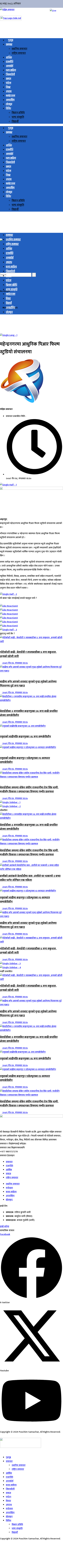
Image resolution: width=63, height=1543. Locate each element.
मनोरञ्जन (10, 96)
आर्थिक (9, 57)
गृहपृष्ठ (10, 40)
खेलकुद (9, 104)
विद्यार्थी (15, 121)
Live (15, 1451)
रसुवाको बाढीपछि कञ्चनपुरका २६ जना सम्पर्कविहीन (25, 736)
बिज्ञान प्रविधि (18, 113)
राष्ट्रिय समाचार (19, 53)
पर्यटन (8, 83)
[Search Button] (34, 275)
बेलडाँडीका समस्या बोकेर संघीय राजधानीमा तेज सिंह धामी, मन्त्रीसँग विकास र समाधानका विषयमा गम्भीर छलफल (29, 789)
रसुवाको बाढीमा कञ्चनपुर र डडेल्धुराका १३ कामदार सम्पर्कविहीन (25, 760)
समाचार (9, 44)
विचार (8, 87)
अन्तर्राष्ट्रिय (10, 100)
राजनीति (9, 62)
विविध (8, 108)
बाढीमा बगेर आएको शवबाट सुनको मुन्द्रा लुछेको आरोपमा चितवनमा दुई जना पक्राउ (28, 683)
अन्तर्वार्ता (9, 66)
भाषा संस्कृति (18, 117)
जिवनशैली (10, 74)
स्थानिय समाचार (19, 49)
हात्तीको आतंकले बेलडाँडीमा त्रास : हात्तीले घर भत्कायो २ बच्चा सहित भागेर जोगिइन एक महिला (30, 878)
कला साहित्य (11, 70)
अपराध (9, 91)
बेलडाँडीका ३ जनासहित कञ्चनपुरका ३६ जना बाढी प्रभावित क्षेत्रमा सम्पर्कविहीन (29, 713)
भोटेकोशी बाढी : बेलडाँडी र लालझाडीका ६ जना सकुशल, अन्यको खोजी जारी (28, 654)
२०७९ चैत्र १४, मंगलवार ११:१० (15, 663)
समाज (8, 79)
